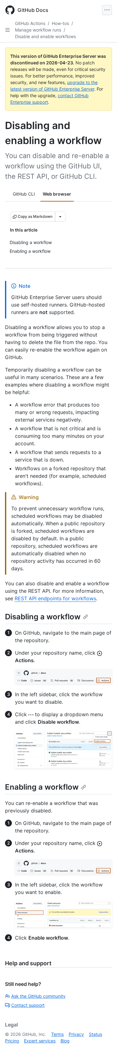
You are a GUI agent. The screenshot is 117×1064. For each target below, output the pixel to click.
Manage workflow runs (38, 29)
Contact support (28, 1005)
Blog (65, 1040)
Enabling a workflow (42, 787)
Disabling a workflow (42, 616)
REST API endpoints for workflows (55, 598)
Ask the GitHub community (38, 996)
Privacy (76, 1034)
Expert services (40, 1040)
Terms (57, 1034)
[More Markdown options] (60, 217)
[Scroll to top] (103, 1050)
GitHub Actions (30, 23)
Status (95, 1034)
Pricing (12, 1040)
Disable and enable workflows (45, 36)
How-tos (60, 23)
